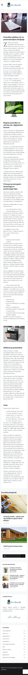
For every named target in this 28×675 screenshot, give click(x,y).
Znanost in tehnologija (9, 657)
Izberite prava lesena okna (12, 546)
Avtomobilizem (7, 630)
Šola (4, 646)
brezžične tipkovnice (9, 70)
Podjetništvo (6, 641)
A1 (19, 54)
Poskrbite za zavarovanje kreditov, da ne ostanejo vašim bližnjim (17, 584)
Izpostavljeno (6, 636)
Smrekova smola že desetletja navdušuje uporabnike (16, 569)
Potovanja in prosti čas (9, 644)
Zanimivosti (6, 654)
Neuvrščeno (6, 639)
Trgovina (5, 652)
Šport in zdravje (7, 649)
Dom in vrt (5, 633)
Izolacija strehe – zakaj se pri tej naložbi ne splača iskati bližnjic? (13, 518)
